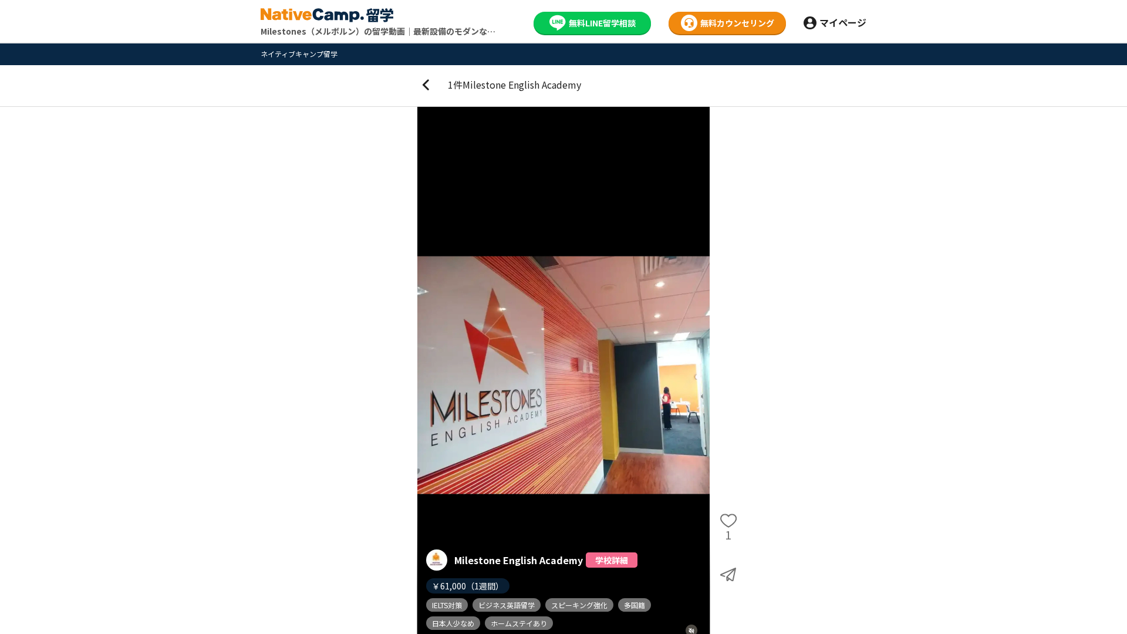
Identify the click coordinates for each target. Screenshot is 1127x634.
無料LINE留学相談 (602, 23)
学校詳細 (611, 560)
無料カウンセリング (737, 23)
